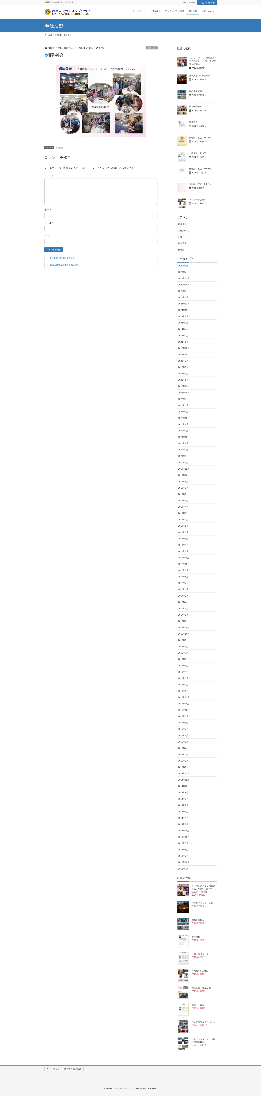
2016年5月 (183, 665)
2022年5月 (183, 405)
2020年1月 (183, 462)
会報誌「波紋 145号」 (200, 184)
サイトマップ (53, 1069)
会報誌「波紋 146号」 (200, 168)
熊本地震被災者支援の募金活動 (64, 265)
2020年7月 (183, 449)
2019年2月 (183, 519)
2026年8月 (183, 265)
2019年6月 (183, 494)
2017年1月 (183, 621)
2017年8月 (183, 576)
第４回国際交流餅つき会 (203, 1022)
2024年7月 (183, 316)
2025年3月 (183, 291)
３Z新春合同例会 (197, 199)
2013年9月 (183, 843)
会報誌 (181, 249)
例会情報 (182, 243)
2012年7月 (183, 869)
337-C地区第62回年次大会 (62, 258)
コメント (49, 175)
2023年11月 (183, 348)
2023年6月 (183, 367)
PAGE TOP (252, 1060)
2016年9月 (183, 640)
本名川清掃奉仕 (196, 91)
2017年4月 (183, 602)
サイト (48, 236)
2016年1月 (183, 691)
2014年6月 (183, 811)
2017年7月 (183, 583)
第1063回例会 (195, 106)
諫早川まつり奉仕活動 (199, 75)
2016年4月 (183, 672)
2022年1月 (183, 411)
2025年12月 (184, 278)
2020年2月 (183, 456)
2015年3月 (183, 754)
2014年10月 (184, 786)
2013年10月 (184, 837)
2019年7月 (183, 488)
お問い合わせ (208, 2)
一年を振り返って (197, 153)
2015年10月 (184, 710)
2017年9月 (183, 570)
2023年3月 (183, 373)
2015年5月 (183, 742)
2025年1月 (183, 297)
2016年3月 (183, 678)
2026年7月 (183, 272)
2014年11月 (183, 780)
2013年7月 (183, 856)
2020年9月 (183, 443)
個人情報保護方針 (72, 1069)
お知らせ (182, 237)
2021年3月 (183, 430)
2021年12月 (184, 418)
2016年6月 (183, 659)
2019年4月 (183, 507)
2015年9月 (183, 716)
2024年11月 (183, 310)
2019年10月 (184, 475)
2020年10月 (184, 437)
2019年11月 (183, 469)
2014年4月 (183, 818)
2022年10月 (184, 392)
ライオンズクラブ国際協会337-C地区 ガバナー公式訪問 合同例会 (202, 61)
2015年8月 (183, 722)
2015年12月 (184, 697)
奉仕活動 (151, 48)
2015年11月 (183, 703)
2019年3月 (183, 513)
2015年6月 (183, 735)
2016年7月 (183, 653)
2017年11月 (183, 557)
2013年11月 (183, 830)
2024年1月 (183, 342)
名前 (47, 209)
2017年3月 (183, 608)
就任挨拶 (193, 122)
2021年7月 (183, 424)
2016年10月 (184, 634)
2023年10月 (184, 354)
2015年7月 (183, 729)
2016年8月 (183, 646)
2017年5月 (183, 596)
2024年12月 (184, 304)
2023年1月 (183, 380)
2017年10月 (184, 564)
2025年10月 (184, 285)
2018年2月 (183, 545)
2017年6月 (183, 589)
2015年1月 (183, 767)
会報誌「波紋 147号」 (200, 137)
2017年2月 (183, 615)
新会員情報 (183, 230)
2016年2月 (183, 684)
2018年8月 (183, 538)
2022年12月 (184, 386)
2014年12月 (184, 773)
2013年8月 (183, 849)
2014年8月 (183, 799)
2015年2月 (183, 761)
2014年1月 (183, 824)
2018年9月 (183, 532)
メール (48, 223)
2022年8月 (183, 399)
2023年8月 (183, 361)
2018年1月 (183, 551)
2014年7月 (183, 805)
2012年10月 (184, 862)
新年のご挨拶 (198, 1005)
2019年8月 (183, 481)
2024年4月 (183, 329)
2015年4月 (183, 748)
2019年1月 (183, 526)
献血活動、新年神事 (201, 988)
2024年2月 (183, 335)
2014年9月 (183, 792)
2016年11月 (183, 627)
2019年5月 (183, 500)
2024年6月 (183, 323)
